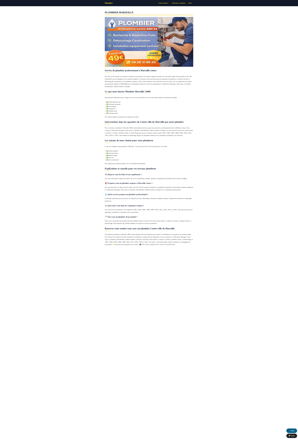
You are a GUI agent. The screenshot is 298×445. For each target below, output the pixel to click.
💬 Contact (292, 435)
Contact (190, 3)
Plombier (109, 3)
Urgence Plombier (163, 3)
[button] (168, 3)
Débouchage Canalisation (178, 3)
